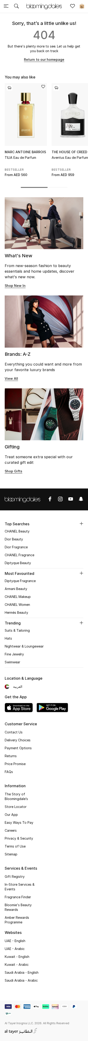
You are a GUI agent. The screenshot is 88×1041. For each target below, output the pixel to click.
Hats (8, 638)
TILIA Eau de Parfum (20, 157)
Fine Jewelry (14, 654)
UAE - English (15, 941)
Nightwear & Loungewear (24, 646)
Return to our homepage (44, 59)
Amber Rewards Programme (17, 920)
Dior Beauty (14, 539)
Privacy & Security (19, 838)
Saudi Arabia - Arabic (21, 980)
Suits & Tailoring (17, 630)
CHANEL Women (17, 605)
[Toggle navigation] (6, 6)
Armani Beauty (16, 589)
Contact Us (14, 732)
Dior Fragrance (16, 547)
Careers (11, 830)
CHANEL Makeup (18, 597)
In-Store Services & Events (19, 886)
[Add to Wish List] (43, 87)
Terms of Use (15, 846)
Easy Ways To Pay (19, 822)
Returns (11, 756)
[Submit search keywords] (16, 6)
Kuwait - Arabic (17, 964)
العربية (17, 686)
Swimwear (12, 662)
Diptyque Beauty (18, 563)
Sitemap (11, 854)
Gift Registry (15, 876)
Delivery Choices (18, 740)
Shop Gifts (13, 471)
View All (11, 378)
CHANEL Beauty (17, 531)
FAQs (9, 772)
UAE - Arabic (15, 949)
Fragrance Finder (18, 897)
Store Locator (16, 807)
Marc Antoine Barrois (25, 152)
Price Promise (15, 764)
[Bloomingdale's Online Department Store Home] (44, 6)
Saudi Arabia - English (21, 972)
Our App (11, 815)
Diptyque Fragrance (20, 581)
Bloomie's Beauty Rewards (18, 907)
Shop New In (15, 286)
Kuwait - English (17, 957)
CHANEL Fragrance (19, 555)
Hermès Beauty (16, 612)
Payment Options (18, 748)
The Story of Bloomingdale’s (16, 796)
